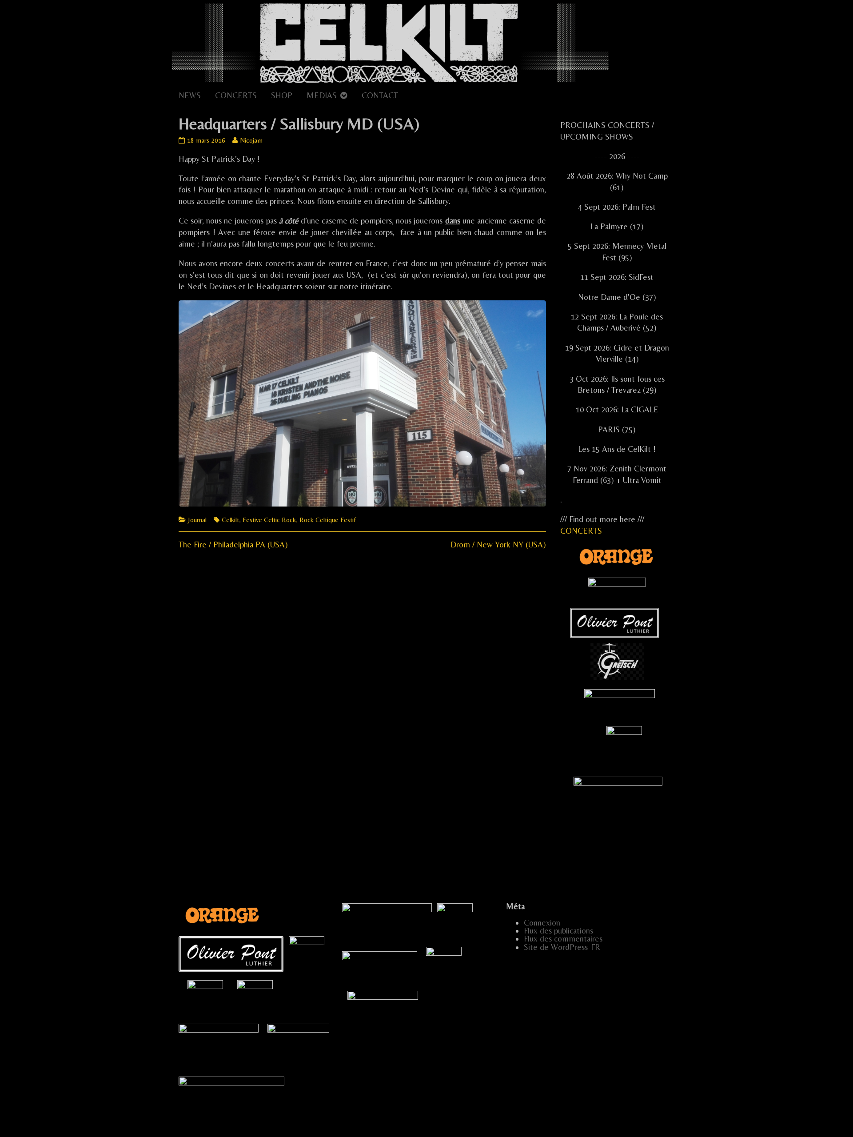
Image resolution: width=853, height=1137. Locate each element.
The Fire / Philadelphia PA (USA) (233, 544)
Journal (197, 519)
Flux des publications (558, 930)
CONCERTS (236, 95)
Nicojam (251, 140)
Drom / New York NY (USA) (498, 544)
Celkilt (230, 519)
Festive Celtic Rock (269, 519)
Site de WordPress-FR (562, 947)
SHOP (281, 95)
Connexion (542, 922)
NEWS (190, 95)
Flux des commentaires (563, 938)
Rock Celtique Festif (327, 519)
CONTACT (380, 95)
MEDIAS (322, 95)
